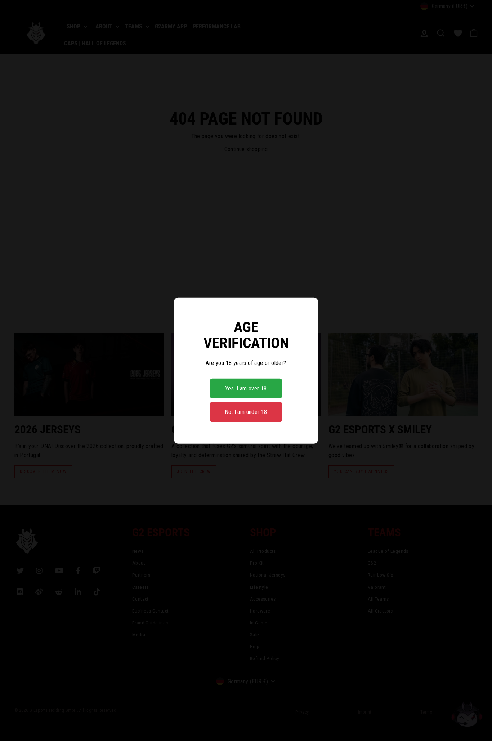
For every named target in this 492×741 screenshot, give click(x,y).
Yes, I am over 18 (246, 388)
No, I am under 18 (246, 411)
